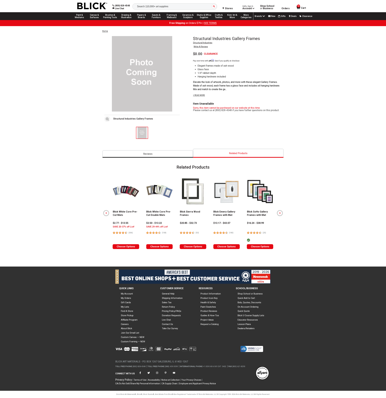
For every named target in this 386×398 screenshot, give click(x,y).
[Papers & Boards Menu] (142, 19)
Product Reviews (209, 311)
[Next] (280, 213)
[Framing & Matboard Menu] (171, 19)
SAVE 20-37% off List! (123, 226)
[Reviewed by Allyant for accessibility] (262, 373)
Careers (125, 324)
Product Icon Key (209, 298)
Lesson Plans (244, 324)
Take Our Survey (170, 328)
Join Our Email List (130, 332)
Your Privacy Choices (191, 380)
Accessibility (154, 380)
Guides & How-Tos (210, 315)
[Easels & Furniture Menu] (156, 19)
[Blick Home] (92, 6)
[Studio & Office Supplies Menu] (204, 19)
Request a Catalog (210, 324)
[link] (118, 8)
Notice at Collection (170, 380)
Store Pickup (127, 315)
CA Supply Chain (169, 383)
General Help (168, 293)
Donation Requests (171, 315)
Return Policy (168, 306)
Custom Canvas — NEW (132, 337)
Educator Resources (248, 319)
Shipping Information (172, 298)
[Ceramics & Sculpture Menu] (188, 19)
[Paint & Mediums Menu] (80, 19)
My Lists (125, 306)
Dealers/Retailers (246, 328)
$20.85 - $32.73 (188, 223)
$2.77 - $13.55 (120, 223)
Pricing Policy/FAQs (171, 311)
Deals (294, 16)
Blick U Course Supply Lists (251, 315)
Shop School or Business (250, 293)
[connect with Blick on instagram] (157, 374)
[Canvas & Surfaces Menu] (94, 19)
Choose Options (126, 246)
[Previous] (106, 213)
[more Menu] (246, 19)
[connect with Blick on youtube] (174, 374)
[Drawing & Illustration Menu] (126, 19)
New (273, 16)
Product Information (211, 293)
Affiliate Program (129, 319)
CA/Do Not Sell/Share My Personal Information (137, 383)
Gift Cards (126, 302)
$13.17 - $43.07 (221, 223)
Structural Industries (202, 43)
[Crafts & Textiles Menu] (220, 19)
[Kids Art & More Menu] (233, 19)
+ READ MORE (199, 95)
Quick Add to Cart (246, 298)
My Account (127, 293)
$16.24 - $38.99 (255, 223)
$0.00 (197, 54)
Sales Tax (166, 302)
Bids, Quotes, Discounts (249, 302)
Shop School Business (267, 7)
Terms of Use (140, 380)
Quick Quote (244, 311)
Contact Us (167, 324)
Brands (258, 16)
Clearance (307, 16)
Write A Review (201, 46)
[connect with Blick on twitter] (149, 374)
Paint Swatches (208, 306)
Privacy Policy (123, 379)
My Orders (126, 298)
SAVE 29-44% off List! (157, 226)
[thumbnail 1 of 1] (142, 133)
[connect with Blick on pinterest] (166, 374)
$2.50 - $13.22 (154, 223)
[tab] (148, 154)
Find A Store (127, 311)
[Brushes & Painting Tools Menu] (110, 19)
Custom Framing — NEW (133, 341)
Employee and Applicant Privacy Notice (197, 383)
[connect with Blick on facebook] (140, 374)
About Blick (126, 328)
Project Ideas (207, 319)
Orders (286, 8)
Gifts (283, 16)
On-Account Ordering (248, 306)
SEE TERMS (210, 23)
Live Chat (166, 319)
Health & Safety (208, 302)
